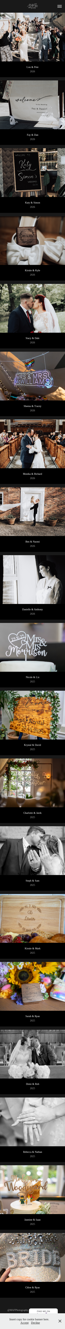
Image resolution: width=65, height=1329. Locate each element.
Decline (35, 1322)
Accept (24, 1322)
